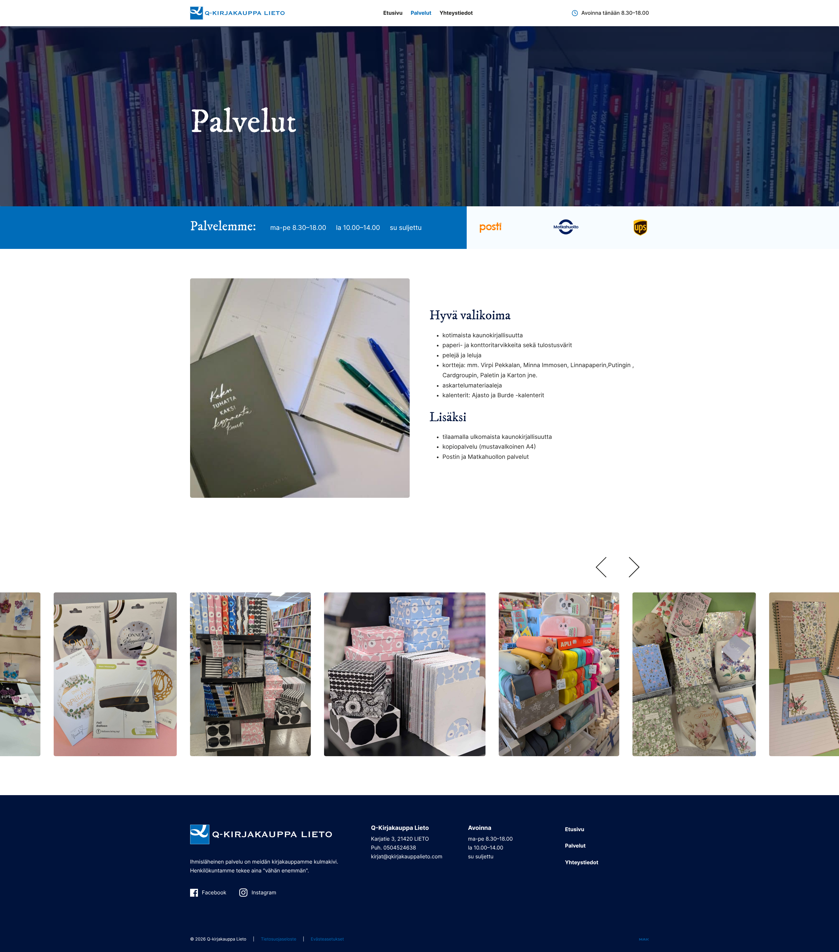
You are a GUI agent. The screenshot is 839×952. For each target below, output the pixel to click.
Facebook (214, 892)
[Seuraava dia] (634, 568)
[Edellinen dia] (601, 568)
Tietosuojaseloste (278, 939)
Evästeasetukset (327, 939)
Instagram (263, 892)
